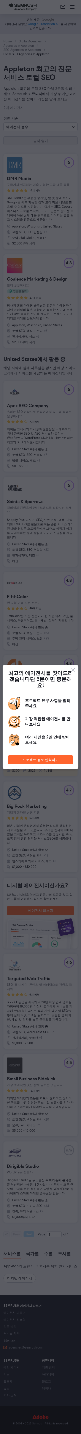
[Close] (73, 670)
